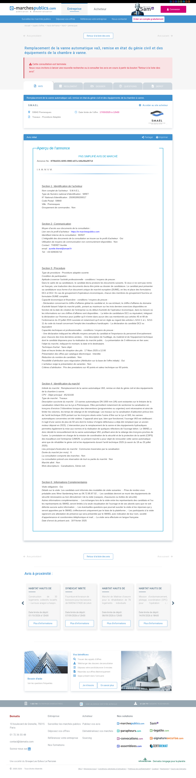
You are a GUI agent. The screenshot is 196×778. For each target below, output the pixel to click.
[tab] (38, 85)
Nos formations (56, 745)
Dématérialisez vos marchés (97, 731)
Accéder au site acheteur (155, 105)
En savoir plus (107, 685)
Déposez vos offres (65, 19)
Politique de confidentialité (139, 769)
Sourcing (87, 738)
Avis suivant (164, 36)
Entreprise (74, 9)
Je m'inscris (88, 685)
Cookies (155, 769)
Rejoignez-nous (90, 769)
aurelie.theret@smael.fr (60, 248)
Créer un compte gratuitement (148, 19)
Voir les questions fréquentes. (40, 683)
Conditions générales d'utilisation (112, 769)
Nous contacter (119, 19)
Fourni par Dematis (178, 769)
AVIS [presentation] (40, 86)
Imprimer (163, 137)
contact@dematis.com (22, 741)
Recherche (164, 769)
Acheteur (100, 9)
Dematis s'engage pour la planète (169, 761)
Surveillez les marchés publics (36, 19)
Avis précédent (33, 36)
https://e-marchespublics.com (85, 231)
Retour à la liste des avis (98, 36)
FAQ (80, 769)
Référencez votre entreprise (93, 19)
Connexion (174, 9)
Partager (149, 137)
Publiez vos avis (91, 724)
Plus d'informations (43, 623)
